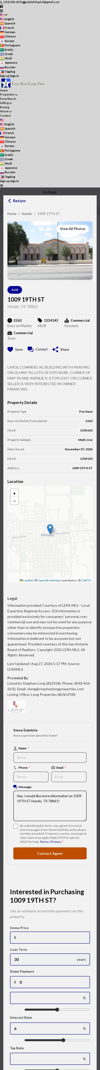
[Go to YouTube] (1, 10)
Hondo (27, 214)
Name (23, 748)
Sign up (5, 75)
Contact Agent (50, 853)
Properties (7, 94)
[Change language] (3, 15)
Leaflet (28, 580)
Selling (4, 102)
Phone (24, 767)
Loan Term (18, 949)
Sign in (14, 75)
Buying (4, 107)
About (4, 111)
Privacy (56, 842)
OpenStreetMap (49, 580)
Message (25, 787)
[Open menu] (1, 185)
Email (61, 767)
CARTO (86, 580)
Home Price (19, 928)
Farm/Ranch (8, 98)
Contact (5, 115)
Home (11, 214)
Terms (44, 842)
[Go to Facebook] (1, 6)
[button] (50, 529)
